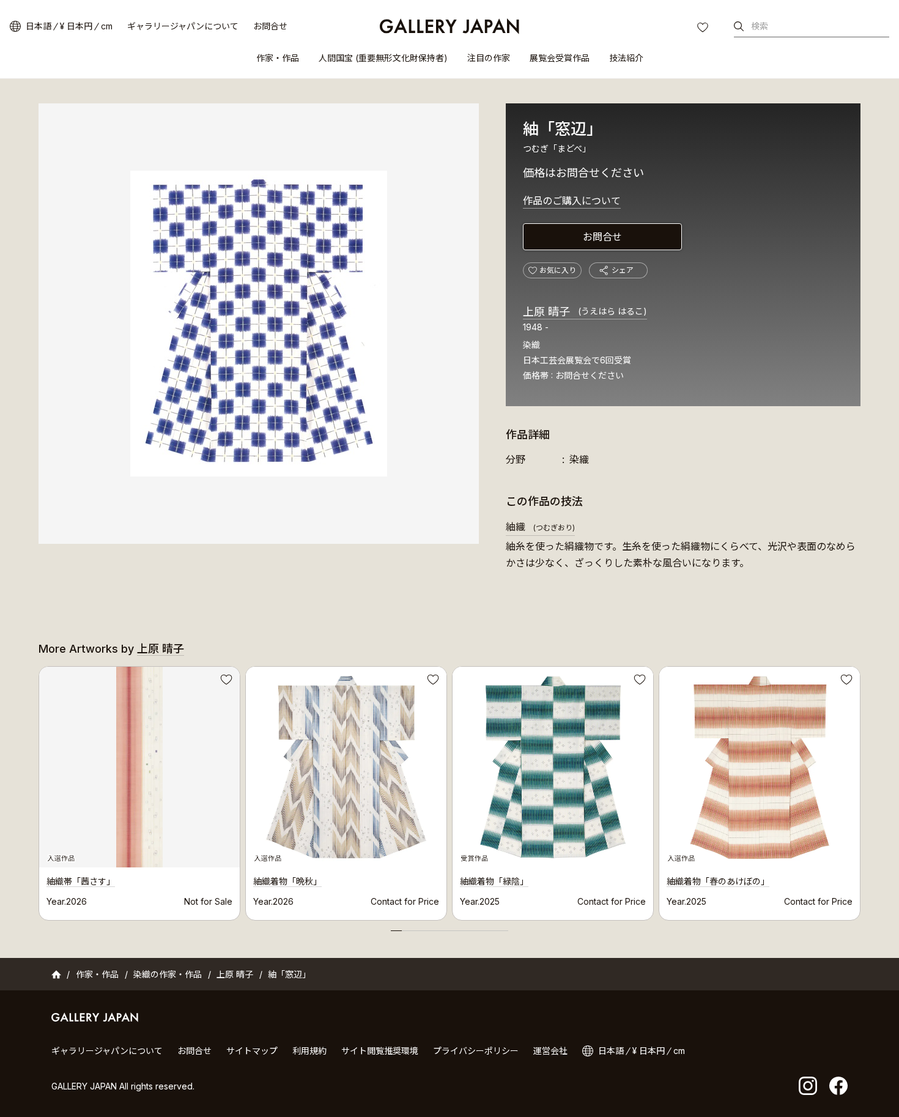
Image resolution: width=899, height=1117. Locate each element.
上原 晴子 (585, 311)
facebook (838, 1086)
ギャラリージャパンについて (183, 26)
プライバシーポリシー (476, 1050)
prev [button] (38, 790)
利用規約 (309, 1050)
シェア (623, 270)
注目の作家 (488, 58)
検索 (759, 26)
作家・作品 (277, 58)
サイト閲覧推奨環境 (379, 1050)
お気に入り (704, 28)
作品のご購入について (572, 201)
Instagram (808, 1086)
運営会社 (550, 1050)
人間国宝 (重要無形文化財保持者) (383, 58)
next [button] (860, 790)
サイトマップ (252, 1050)
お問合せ (270, 26)
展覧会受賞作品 (560, 58)
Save (225, 681)
